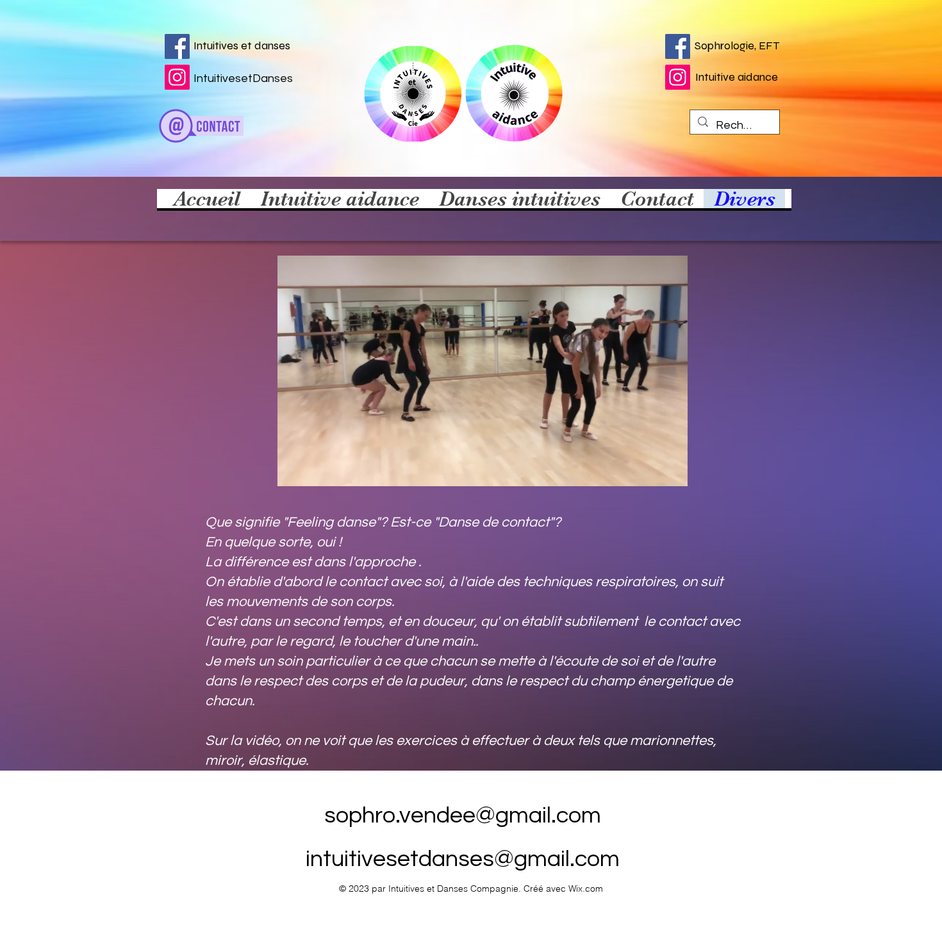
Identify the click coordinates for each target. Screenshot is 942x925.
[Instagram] (677, 77)
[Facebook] (177, 46)
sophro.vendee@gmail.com (462, 815)
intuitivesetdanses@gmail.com (463, 859)
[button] (671, 472)
